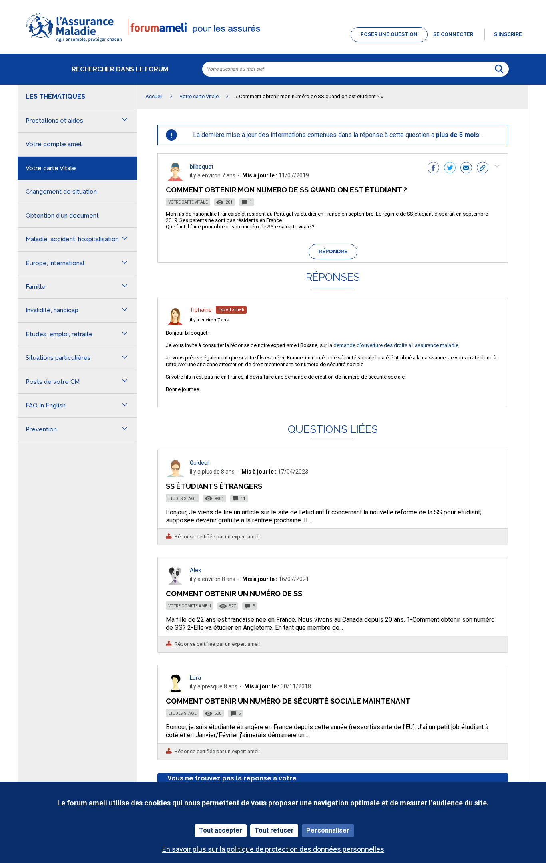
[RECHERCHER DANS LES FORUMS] (499, 69)
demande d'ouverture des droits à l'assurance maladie (395, 345)
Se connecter (453, 34)
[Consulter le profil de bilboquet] (175, 179)
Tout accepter (220, 830)
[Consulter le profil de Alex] (175, 582)
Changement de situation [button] (61, 191)
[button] (273, 42)
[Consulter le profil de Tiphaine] (175, 323)
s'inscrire (508, 34)
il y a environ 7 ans (209, 320)
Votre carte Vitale (188, 202)
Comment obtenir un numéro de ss (234, 593)
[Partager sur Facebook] (433, 168)
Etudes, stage (182, 498)
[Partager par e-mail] (466, 168)
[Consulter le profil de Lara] (175, 690)
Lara (195, 678)
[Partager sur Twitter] (450, 168)
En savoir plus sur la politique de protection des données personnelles (273, 849)
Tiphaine (201, 310)
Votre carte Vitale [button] (51, 168)
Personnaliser (327, 830)
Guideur (199, 463)
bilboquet (201, 166)
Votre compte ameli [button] (54, 144)
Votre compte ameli (189, 606)
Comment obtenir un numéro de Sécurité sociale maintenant (288, 701)
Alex (195, 570)
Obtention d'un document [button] (62, 215)
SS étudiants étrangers (214, 486)
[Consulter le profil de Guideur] (175, 475)
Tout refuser (274, 830)
